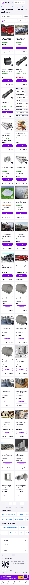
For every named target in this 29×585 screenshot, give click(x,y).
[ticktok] (11, 570)
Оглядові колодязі (7, 519)
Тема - (7, 555)
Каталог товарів (5, 7)
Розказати (21, 577)
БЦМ (21, 533)
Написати (21, 275)
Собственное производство (9, 527)
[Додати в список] (12, 34)
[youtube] (3, 570)
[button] (7, 48)
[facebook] (5, 570)
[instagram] (8, 570)
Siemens (4, 533)
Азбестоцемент (19, 519)
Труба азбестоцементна (8, 514)
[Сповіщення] (26, 2)
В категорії (8, 2)
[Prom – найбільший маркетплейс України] (2, 2)
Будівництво (15, 7)
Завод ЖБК (24, 527)
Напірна (22, 21)
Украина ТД (13, 533)
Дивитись (7, 306)
